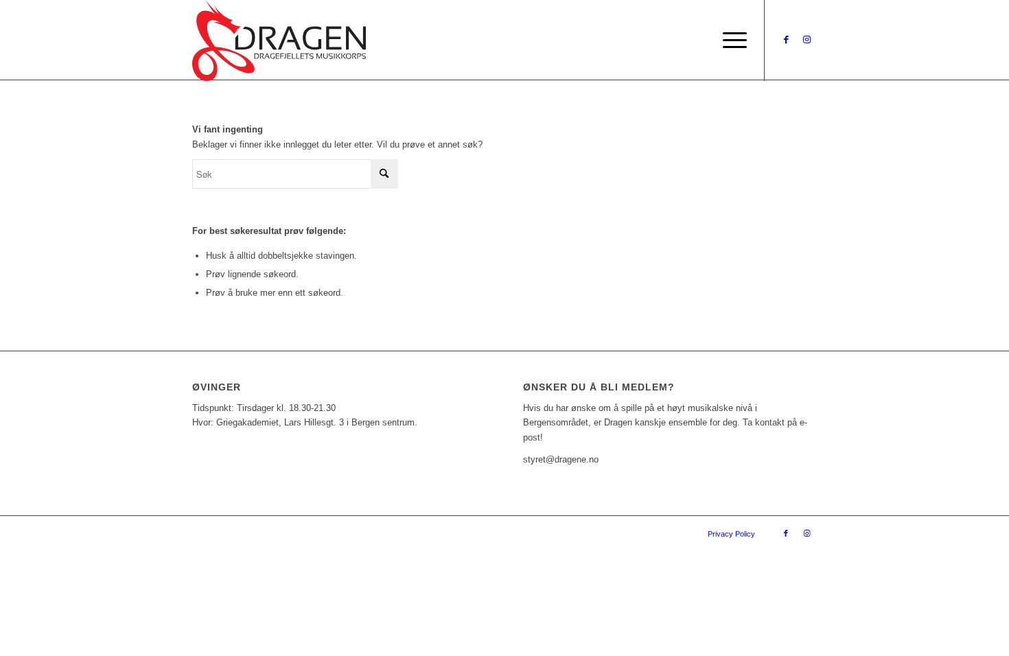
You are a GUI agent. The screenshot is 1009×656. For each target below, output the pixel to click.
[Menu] (730, 40)
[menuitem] (730, 40)
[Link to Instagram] (806, 40)
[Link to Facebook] (786, 40)
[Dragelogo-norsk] (279, 40)
